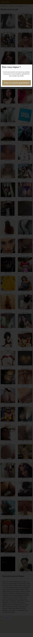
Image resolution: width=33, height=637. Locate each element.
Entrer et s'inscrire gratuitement (16, 83)
